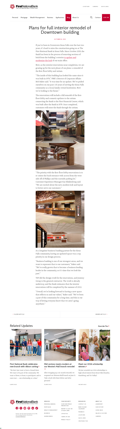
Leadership (99, 404)
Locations (86, 6)
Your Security (66, 401)
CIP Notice (64, 413)
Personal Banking (50, 404)
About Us (99, 401)
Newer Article (101, 314)
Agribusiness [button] (60, 17)
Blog (68, 17)
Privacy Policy (65, 419)
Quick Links (104, 6)
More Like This (103, 326)
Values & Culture (101, 413)
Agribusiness (48, 416)
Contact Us (82, 404)
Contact (98, 17)
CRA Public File (83, 421)
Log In (106, 17)
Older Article (19, 314)
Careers (95, 6)
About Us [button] (75, 17)
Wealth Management (51, 410)
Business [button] (50, 17)
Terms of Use (65, 416)
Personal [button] (15, 17)
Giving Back (99, 410)
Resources (81, 401)
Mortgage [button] (24, 17)
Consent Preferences (20, 416)
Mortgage (47, 407)
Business (47, 413)
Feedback (81, 411)
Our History (100, 407)
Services (47, 401)
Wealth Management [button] (37, 17)
